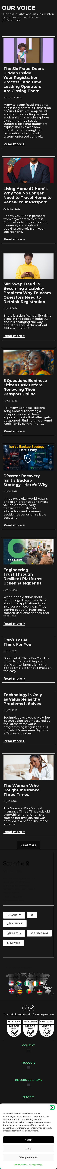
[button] (52, 1107)
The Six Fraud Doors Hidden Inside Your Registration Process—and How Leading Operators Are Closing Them (23, 79)
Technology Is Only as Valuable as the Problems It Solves (22, 699)
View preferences (28, 1157)
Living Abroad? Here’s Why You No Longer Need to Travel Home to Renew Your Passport (27, 195)
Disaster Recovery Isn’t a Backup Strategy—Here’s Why (25, 480)
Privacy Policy (20, 1164)
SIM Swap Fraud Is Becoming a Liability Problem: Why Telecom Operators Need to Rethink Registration (27, 293)
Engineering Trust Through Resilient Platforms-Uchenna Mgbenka (23, 576)
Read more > (14, 144)
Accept (28, 1139)
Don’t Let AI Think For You (17, 642)
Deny (28, 1148)
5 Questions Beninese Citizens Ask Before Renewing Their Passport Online (25, 387)
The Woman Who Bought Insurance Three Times (21, 790)
